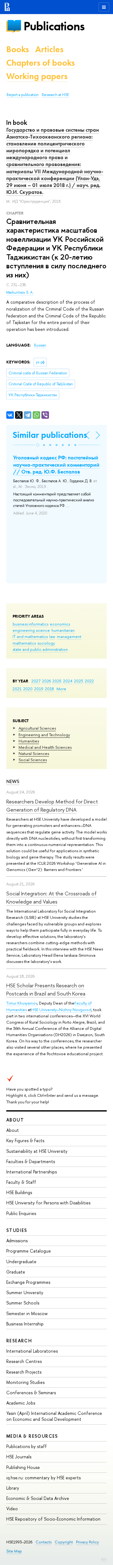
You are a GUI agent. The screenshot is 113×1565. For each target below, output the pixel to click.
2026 (46, 681)
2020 (28, 688)
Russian (40, 345)
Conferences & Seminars (31, 1392)
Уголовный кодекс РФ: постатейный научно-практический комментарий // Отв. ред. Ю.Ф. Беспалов (56, 464)
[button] (38, 445)
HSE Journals (18, 1457)
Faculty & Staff (21, 1182)
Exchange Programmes (28, 1282)
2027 (35, 681)
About (15, 1120)
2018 (49, 688)
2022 (89, 681)
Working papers (36, 76)
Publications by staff (26, 1446)
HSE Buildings (19, 1192)
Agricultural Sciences (37, 728)
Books (17, 49)
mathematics (24, 643)
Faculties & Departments (30, 1161)
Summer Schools (22, 1303)
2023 (78, 681)
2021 (17, 688)
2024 (68, 681)
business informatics (30, 624)
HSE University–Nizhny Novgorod (61, 1009)
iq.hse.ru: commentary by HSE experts (43, 1478)
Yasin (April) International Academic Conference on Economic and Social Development (54, 1416)
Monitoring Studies (25, 1382)
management (69, 636)
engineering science (31, 630)
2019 (38, 688)
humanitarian (63, 630)
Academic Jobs (20, 1403)
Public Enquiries (21, 1213)
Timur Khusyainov (21, 1003)
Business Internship (25, 1324)
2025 (57, 681)
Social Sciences (33, 759)
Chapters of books (40, 62)
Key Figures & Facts (25, 1140)
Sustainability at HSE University (36, 1151)
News (12, 781)
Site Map (14, 1551)
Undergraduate (21, 1261)
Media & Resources (32, 1436)
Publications (54, 26)
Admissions (17, 1240)
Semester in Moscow (27, 1313)
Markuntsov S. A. (20, 292)
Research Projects (23, 1372)
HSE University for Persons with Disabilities (48, 1203)
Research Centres (24, 1361)
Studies (16, 1230)
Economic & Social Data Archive (37, 1498)
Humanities (29, 741)
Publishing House (23, 1467)
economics (60, 624)
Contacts (43, 1542)
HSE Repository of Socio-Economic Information (53, 1519)
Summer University (24, 1292)
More (61, 688)
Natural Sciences (34, 753)
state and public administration (40, 649)
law (52, 636)
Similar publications (50, 434)
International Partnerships (31, 1172)
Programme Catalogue (28, 1251)
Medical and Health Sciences (45, 747)
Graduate (15, 1272)
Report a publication (23, 94)
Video (12, 1509)
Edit (104, 1559)
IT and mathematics (30, 636)
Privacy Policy (87, 1542)
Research (19, 1341)
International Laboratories (32, 1351)
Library (12, 1488)
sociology (46, 643)
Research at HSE (55, 94)
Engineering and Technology (44, 734)
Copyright (64, 1542)
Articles (49, 49)
